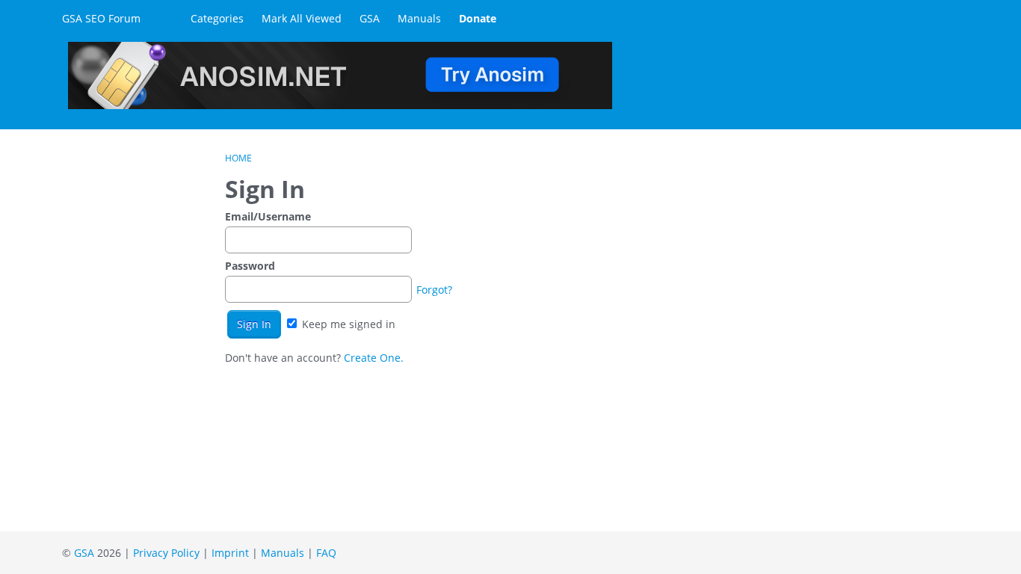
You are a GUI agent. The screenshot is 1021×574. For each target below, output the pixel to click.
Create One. (374, 358)
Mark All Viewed (302, 18)
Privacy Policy (166, 553)
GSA (370, 18)
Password (250, 266)
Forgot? (434, 290)
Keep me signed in (347, 324)
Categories (217, 18)
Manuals (419, 18)
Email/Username (268, 216)
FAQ (326, 553)
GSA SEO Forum (101, 18)
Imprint (230, 553)
